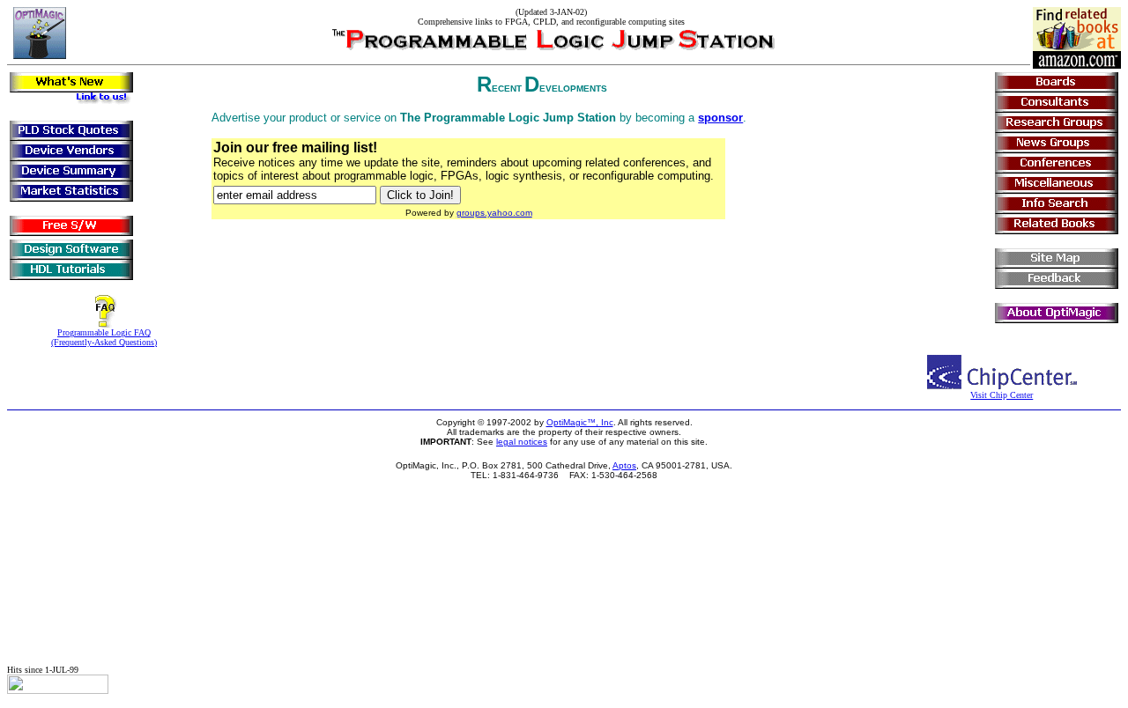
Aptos (624, 465)
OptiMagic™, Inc (579, 422)
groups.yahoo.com (494, 213)
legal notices (521, 441)
